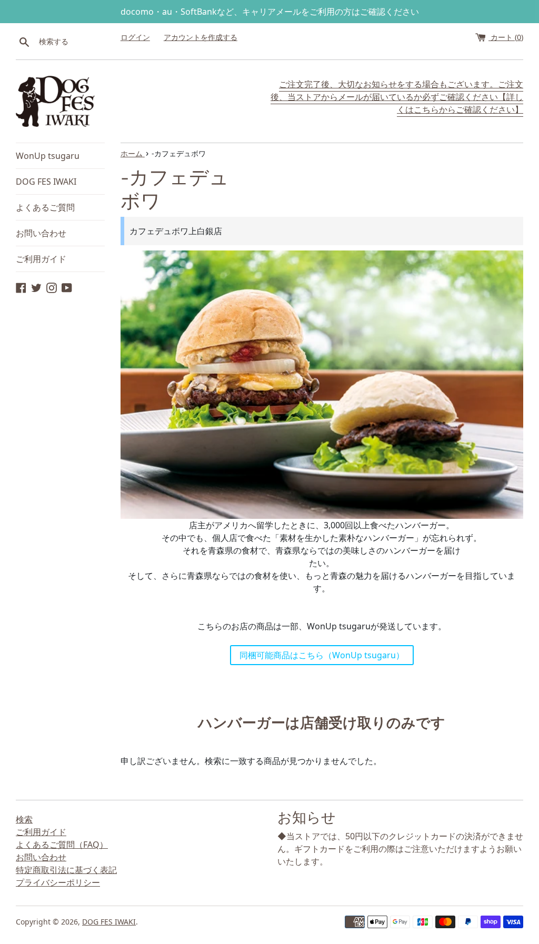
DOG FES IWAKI (46, 181)
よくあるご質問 (45, 207)
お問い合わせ (41, 233)
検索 (24, 819)
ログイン (135, 37)
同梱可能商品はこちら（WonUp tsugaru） (321, 655)
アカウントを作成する (200, 37)
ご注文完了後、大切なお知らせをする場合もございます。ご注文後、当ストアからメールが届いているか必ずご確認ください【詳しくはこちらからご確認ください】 (397, 96)
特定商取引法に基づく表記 (66, 870)
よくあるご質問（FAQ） (62, 844)
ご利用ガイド (41, 259)
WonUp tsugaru (47, 156)
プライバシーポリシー (58, 882)
